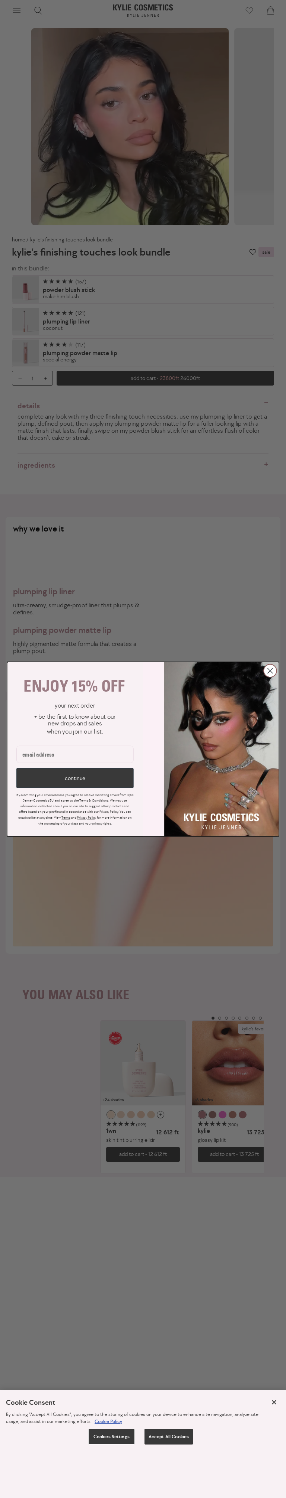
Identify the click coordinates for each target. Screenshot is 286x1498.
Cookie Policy (108, 1421)
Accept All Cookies (169, 1436)
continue (75, 778)
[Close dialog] (270, 670)
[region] (143, 1444)
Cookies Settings (111, 1436)
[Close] (274, 1402)
